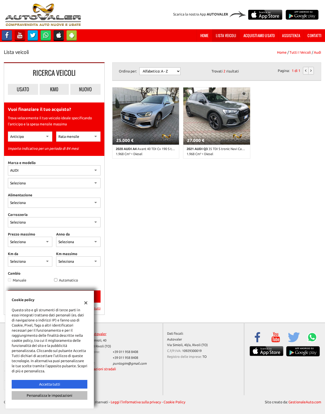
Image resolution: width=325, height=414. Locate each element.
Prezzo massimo (21, 234)
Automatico (68, 280)
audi (317, 52)
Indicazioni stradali (101, 369)
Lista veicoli (226, 35)
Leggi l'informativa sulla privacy (136, 402)
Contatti (314, 35)
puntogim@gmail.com (130, 363)
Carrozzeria (18, 215)
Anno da (63, 234)
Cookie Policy (174, 402)
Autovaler (98, 334)
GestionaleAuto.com (304, 402)
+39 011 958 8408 (125, 352)
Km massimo (66, 254)
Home (204, 35)
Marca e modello (22, 163)
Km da (13, 254)
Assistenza (291, 35)
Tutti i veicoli (300, 52)
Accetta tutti (49, 384)
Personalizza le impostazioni (49, 395)
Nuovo (85, 89)
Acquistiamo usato (259, 35)
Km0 (54, 89)
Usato (23, 89)
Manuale (19, 280)
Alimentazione (20, 195)
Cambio (14, 273)
